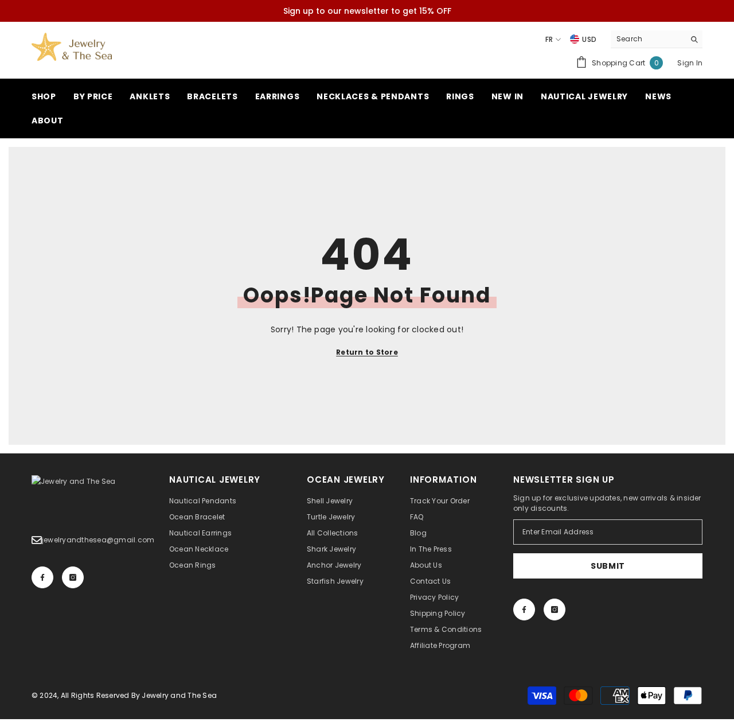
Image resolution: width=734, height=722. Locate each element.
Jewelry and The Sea (179, 695)
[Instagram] (73, 577)
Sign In (689, 63)
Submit (608, 566)
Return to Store (367, 352)
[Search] (656, 39)
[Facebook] (42, 577)
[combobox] (648, 39)
